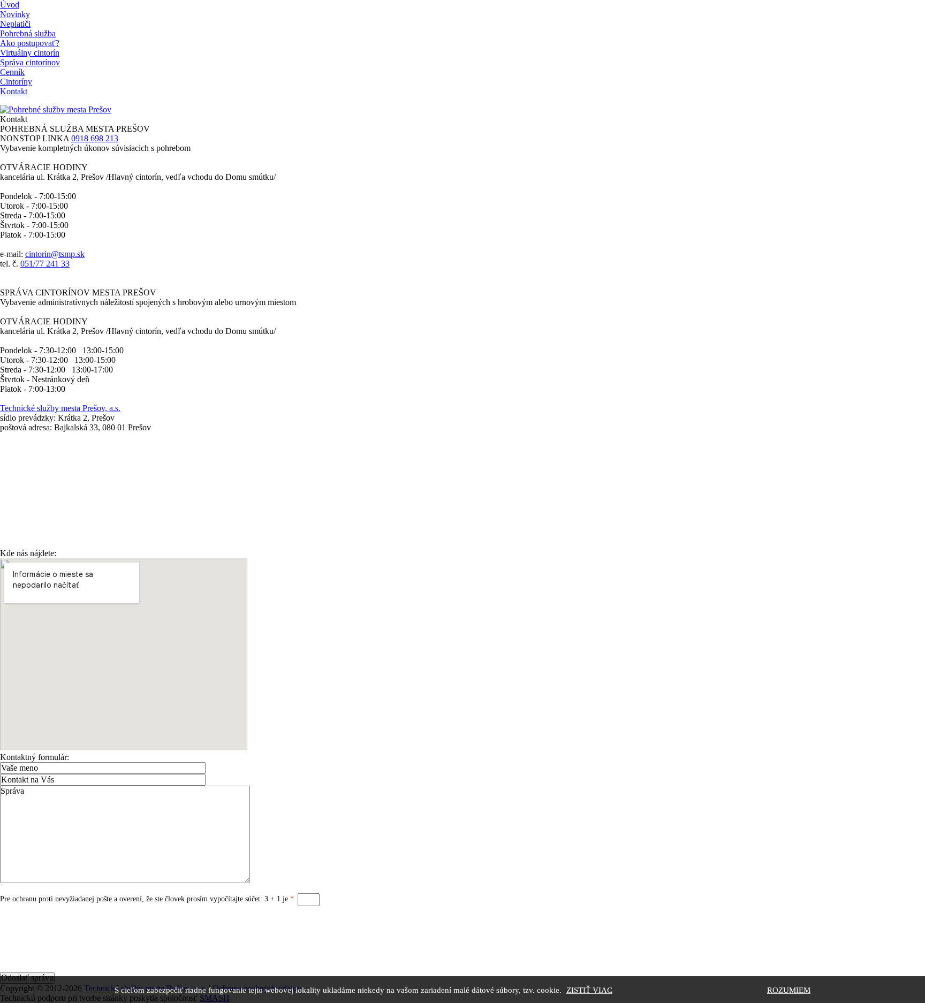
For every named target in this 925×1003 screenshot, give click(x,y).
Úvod (9, 4)
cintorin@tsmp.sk (55, 254)
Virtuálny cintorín (29, 52)
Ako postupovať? (29, 43)
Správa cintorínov (30, 62)
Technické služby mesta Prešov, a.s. (60, 408)
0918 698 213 (94, 138)
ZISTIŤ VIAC (589, 990)
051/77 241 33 (45, 263)
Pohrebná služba (28, 33)
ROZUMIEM (788, 990)
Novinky (15, 14)
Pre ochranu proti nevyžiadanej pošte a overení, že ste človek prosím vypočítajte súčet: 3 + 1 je (147, 899)
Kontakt (13, 91)
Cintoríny (16, 81)
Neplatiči (15, 23)
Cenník (12, 72)
